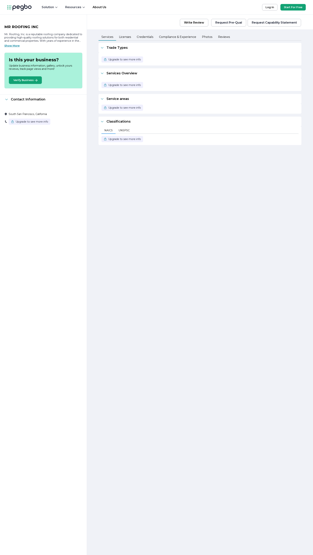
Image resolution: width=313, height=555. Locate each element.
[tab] (107, 37)
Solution (48, 7)
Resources (73, 7)
